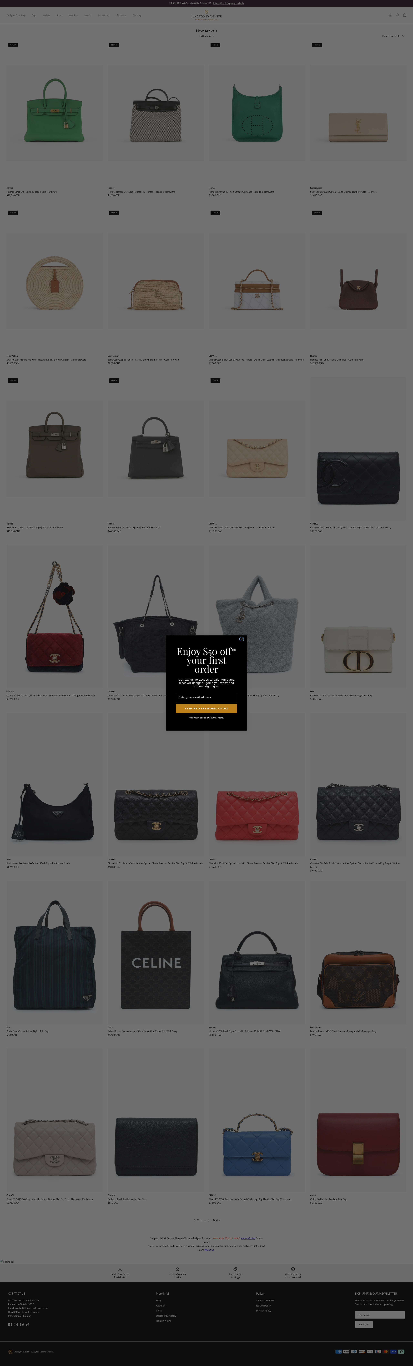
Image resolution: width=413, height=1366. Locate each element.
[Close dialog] (242, 639)
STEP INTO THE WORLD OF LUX (206, 708)
